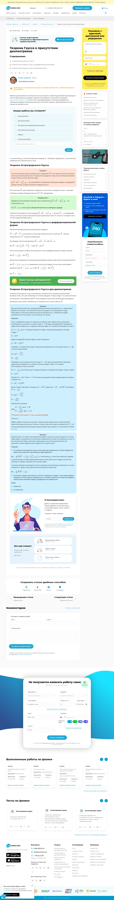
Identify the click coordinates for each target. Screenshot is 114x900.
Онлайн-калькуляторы (23, 18)
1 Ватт (85, 128)
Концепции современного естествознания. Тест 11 (18, 818)
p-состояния (87, 144)
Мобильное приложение (97, 862)
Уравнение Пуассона (90, 97)
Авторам (32, 8)
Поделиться (26, 590)
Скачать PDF (37, 590)
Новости (74, 859)
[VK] (80, 721)
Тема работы (89, 262)
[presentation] (21, 159)
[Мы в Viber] (40, 867)
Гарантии (47, 13)
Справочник (65, 13)
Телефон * (64, 713)
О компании (37, 13)
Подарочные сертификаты (98, 859)
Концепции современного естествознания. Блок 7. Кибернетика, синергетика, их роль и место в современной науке (91, 818)
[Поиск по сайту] (105, 12)
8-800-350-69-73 (39, 848)
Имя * (13, 619)
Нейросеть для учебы (96, 865)
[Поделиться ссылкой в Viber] (19, 73)
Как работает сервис (65, 39)
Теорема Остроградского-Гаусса (23, 61)
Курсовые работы (89, 177)
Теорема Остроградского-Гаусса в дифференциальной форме (33, 65)
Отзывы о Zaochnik (78, 856)
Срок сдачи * (81, 700)
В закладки (60, 590)
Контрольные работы (90, 182)
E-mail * (49, 619)
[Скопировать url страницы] (11, 73)
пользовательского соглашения (64, 524)
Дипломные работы (90, 174)
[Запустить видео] (95, 156)
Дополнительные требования (57, 709)
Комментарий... (16, 628)
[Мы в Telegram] (32, 867)
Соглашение (7, 890)
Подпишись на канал (95, 216)
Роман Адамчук (27, 78)
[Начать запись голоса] (86, 52)
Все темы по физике (90, 115)
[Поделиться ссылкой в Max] (31, 73)
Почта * (88, 247)
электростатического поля (19, 100)
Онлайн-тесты (94, 851)
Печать (48, 590)
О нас (74, 848)
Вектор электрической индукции (94, 100)
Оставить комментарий (21, 646)
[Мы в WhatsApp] (44, 867)
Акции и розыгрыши (78, 862)
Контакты (82, 13)
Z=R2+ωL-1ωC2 (88, 141)
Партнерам (75, 867)
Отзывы (55, 13)
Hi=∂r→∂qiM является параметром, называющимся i (93, 135)
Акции (74, 13)
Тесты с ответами (38, 18)
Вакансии (75, 865)
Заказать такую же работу (16, 785)
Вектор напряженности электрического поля (91, 104)
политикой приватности (25, 654)
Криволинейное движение (92, 112)
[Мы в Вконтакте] (36, 867)
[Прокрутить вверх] (110, 892)
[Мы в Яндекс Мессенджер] (32, 871)
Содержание (2, 34)
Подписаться (68, 519)
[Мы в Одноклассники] (36, 880)
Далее (69, 150)
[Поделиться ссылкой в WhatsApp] (15, 73)
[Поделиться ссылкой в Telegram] (23, 73)
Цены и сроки (11, 13)
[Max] (85, 721)
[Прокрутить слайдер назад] (101, 759)
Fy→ (85, 131)
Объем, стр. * (65, 700)
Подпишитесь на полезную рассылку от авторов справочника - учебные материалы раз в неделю (43, 88)
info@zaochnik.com (40, 852)
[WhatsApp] (75, 721)
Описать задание (66, 281)
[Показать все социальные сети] (2, 46)
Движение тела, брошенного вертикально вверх (92, 108)
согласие (69, 525)
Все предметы (88, 188)
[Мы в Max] (48, 867)
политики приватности (51, 525)
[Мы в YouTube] (40, 880)
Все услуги (17, 555)
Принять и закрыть (11, 894)
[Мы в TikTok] (44, 880)
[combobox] (43, 144)
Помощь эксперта (59, 871)
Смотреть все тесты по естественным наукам (90, 835)
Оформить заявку (82, 8)
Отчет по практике (89, 185)
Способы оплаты (24, 13)
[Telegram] (69, 721)
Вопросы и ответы (95, 856)
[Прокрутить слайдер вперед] (106, 759)
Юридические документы (80, 876)
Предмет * (64, 692)
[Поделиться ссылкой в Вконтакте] (27, 73)
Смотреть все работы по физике (95, 791)
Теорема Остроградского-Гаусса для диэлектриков (29, 68)
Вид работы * (89, 255)
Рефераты (87, 180)
